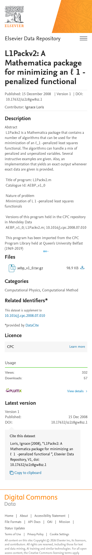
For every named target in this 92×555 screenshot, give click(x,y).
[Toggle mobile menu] (83, 39)
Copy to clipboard (28, 472)
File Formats (13, 522)
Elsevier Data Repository (32, 38)
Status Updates (15, 528)
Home (9, 516)
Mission (64, 522)
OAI (49, 522)
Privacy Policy (35, 534)
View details (75, 391)
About (24, 516)
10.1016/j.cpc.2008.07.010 (25, 315)
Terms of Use (13, 534)
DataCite (32, 325)
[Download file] (82, 268)
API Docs (34, 522)
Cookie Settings (59, 534)
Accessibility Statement (49, 516)
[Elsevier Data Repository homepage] (14, 16)
